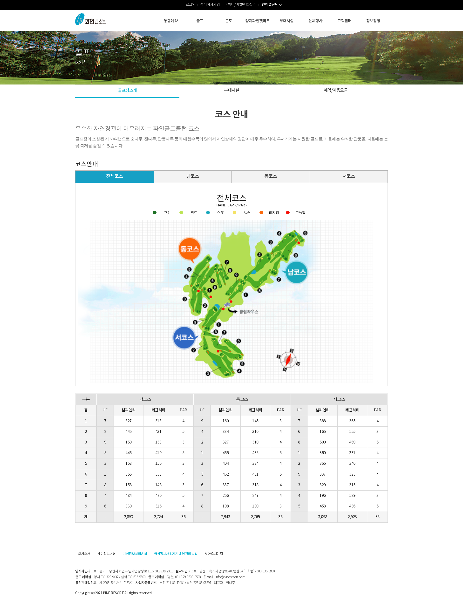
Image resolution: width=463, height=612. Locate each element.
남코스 (192, 176)
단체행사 (315, 21)
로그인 (191, 5)
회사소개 (84, 554)
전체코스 (114, 176)
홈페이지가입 (210, 5)
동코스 (270, 176)
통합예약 (171, 21)
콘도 (228, 21)
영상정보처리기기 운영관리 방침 (175, 554)
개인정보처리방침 (135, 554)
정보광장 (373, 21)
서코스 (348, 176)
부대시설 (286, 21)
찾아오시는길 (214, 554)
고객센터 (344, 21)
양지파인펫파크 (257, 21)
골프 (199, 21)
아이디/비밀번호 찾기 (240, 5)
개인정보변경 (106, 554)
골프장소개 (127, 90)
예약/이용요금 (336, 90)
